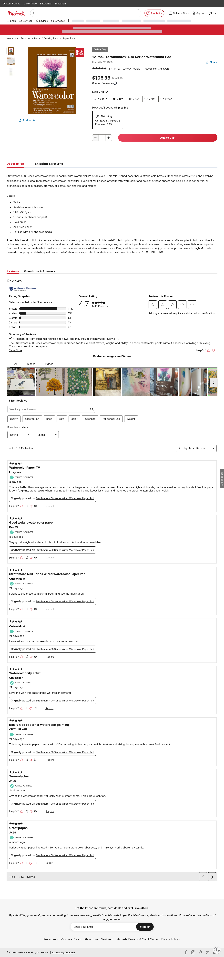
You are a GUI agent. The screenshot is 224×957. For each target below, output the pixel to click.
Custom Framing (11, 3)
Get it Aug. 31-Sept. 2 (107, 120)
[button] (200, 13)
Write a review (131, 68)
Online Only (100, 49)
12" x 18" (149, 99)
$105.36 (101, 78)
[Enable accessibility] (217, 950)
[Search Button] (34, 13)
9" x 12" (118, 99)
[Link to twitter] (207, 952)
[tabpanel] (112, 213)
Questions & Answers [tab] (39, 271)
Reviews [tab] (13, 271)
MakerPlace (30, 3)
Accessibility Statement (63, 952)
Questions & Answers (157, 68)
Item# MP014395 (102, 62)
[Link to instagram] (193, 952)
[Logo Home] (16, 13)
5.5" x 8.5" (100, 99)
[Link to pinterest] (200, 952)
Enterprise (45, 3)
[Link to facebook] (186, 952)
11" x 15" (134, 99)
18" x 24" (166, 99)
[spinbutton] (102, 137)
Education (60, 3)
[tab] (15, 164)
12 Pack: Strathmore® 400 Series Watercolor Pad (131, 57)
